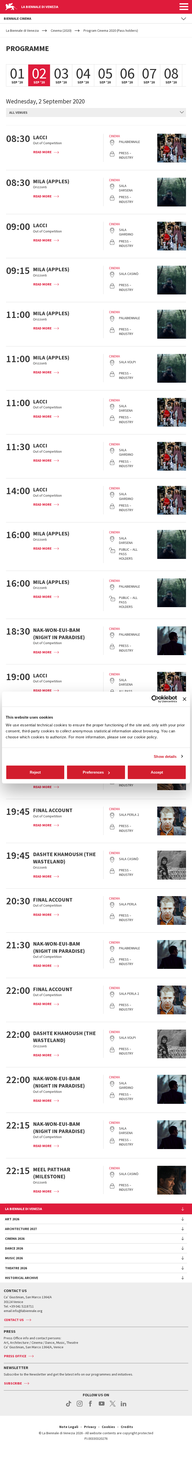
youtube (101, 1406)
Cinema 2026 (14, 1238)
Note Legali (68, 1427)
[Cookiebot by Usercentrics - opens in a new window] (155, 699)
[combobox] (96, 112)
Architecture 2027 (21, 1229)
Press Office (15, 1356)
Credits (127, 1427)
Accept (157, 772)
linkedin (123, 1406)
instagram (79, 1406)
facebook (91, 1406)
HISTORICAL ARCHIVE (21, 1278)
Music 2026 (14, 1258)
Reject (35, 772)
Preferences (93, 772)
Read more (42, 152)
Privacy (90, 1427)
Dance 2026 (14, 1248)
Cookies (108, 1427)
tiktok (69, 1406)
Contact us (14, 1320)
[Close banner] (184, 699)
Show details (165, 756)
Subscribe (13, 1383)
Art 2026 (12, 1219)
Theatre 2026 (16, 1268)
